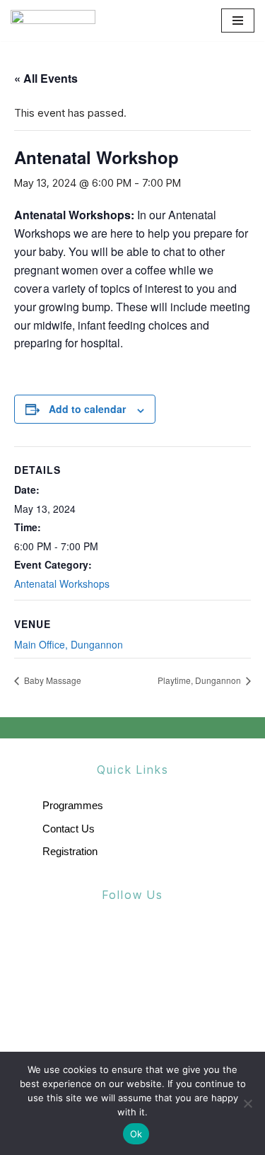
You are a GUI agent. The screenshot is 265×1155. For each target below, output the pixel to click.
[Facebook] (102, 944)
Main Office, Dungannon (68, 644)
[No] (247, 1103)
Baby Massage (51, 680)
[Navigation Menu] (237, 20)
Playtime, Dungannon (200, 680)
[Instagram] (162, 944)
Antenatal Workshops (62, 583)
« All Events (46, 78)
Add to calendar (87, 409)
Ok (136, 1133)
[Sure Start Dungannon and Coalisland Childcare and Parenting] (53, 20)
